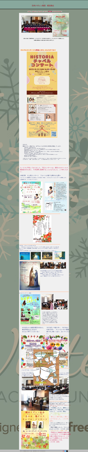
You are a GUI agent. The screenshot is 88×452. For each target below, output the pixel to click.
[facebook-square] (67, 451)
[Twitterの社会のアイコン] (65, 451)
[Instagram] (63, 451)
